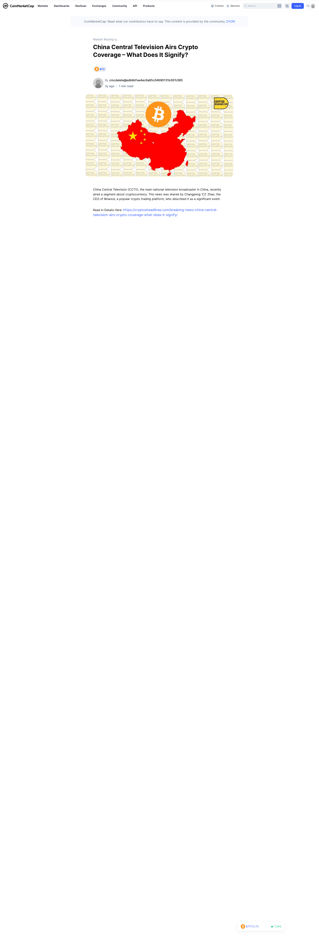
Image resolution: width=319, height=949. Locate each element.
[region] (123, 6)
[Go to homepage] (18, 5)
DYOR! (230, 21)
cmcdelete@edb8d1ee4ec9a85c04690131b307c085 (146, 80)
